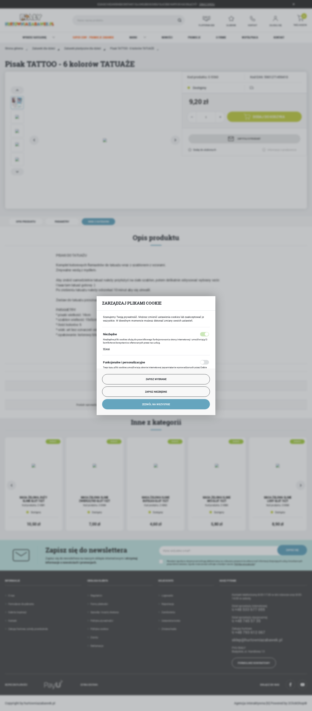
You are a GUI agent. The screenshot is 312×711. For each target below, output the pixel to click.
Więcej (106, 348)
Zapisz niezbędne (156, 391)
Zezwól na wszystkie (156, 404)
